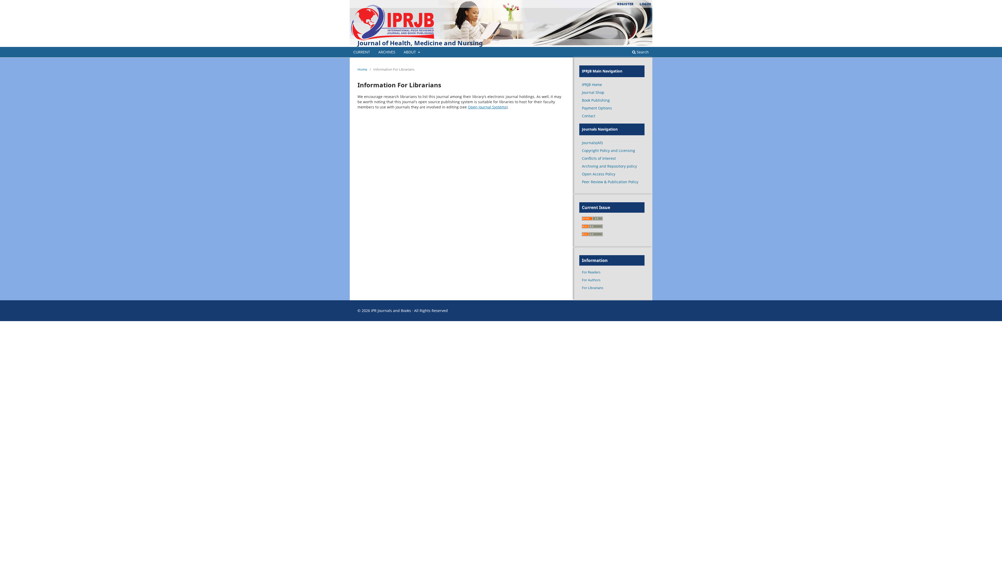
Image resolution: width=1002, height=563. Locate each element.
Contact (588, 115)
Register (625, 4)
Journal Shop (593, 92)
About (410, 52)
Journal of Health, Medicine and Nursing (420, 43)
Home (362, 69)
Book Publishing (596, 100)
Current (361, 52)
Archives (386, 52)
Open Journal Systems (487, 107)
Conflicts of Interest (599, 158)
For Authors (591, 280)
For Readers (591, 272)
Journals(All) (592, 142)
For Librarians (592, 287)
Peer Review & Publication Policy (610, 181)
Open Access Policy (598, 174)
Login (645, 4)
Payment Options (597, 108)
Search (642, 52)
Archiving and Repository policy (609, 166)
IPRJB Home (592, 84)
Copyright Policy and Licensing (608, 150)
